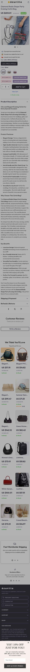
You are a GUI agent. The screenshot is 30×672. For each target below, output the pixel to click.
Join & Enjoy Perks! (15, 666)
